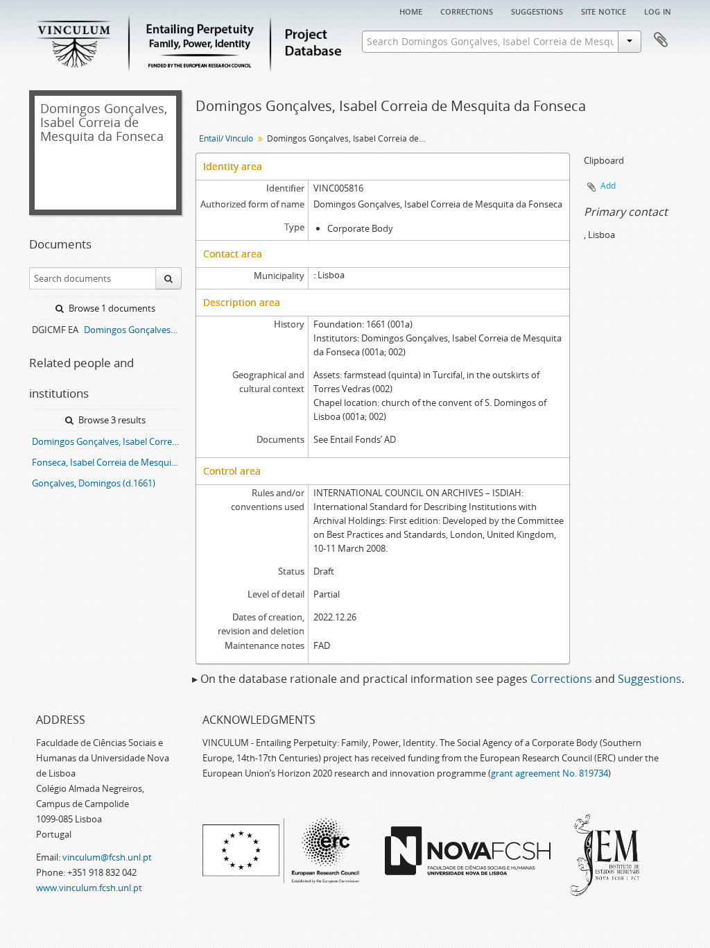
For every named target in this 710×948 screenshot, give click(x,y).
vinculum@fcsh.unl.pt (107, 857)
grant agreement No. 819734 (549, 773)
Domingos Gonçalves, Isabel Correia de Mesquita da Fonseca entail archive (133, 329)
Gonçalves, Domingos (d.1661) (93, 483)
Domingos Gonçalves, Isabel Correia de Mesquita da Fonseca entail (107, 441)
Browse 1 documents (111, 308)
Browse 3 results (111, 420)
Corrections (466, 10)
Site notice (603, 10)
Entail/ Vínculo (226, 138)
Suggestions (537, 10)
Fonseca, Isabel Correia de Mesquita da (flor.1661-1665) (107, 462)
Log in (657, 10)
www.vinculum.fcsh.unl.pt (89, 887)
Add (608, 186)
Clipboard (660, 40)
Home (410, 10)
